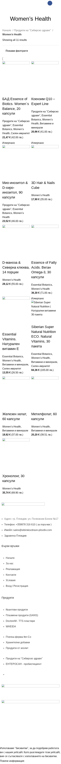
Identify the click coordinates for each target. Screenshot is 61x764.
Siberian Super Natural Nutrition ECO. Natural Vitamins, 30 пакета (43, 336)
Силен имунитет (20, 133)
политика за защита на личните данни (31, 731)
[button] (6, 93)
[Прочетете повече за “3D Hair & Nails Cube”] (35, 176)
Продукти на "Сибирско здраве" (33, 30)
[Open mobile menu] (5, 3)
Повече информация (12, 761)
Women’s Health (40, 195)
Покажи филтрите (17, 50)
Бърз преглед (15, 93)
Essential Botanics (41, 284)
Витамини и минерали (15, 364)
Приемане (32, 761)
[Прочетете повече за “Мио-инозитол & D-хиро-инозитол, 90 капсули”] (6, 176)
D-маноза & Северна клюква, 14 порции (16, 267)
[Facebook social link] (50, 3)
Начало (7, 30)
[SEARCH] (55, 9)
